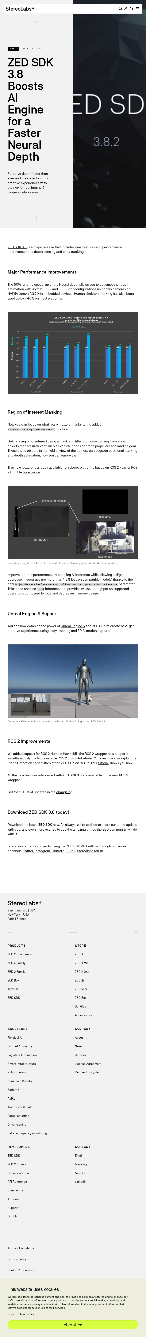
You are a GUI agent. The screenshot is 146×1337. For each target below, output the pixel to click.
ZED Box (13, 980)
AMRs (11, 1098)
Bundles (80, 1006)
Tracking (81, 1164)
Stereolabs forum (90, 851)
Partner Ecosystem (88, 1072)
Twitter (28, 851)
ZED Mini (81, 989)
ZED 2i (79, 980)
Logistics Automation (22, 1055)
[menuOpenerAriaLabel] (138, 9)
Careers (80, 1055)
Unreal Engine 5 (73, 626)
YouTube (80, 1173)
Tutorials (13, 1199)
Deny (11, 1314)
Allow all (70, 1325)
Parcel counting (18, 1116)
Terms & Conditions (21, 1248)
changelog (64, 792)
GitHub (12, 1216)
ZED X (79, 954)
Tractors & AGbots (20, 1107)
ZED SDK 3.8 (17, 247)
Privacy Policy (17, 1259)
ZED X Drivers (17, 1164)
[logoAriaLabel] (20, 9)
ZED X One (82, 972)
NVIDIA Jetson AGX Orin (25, 294)
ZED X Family (16, 963)
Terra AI (13, 989)
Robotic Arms (17, 1072)
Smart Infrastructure (22, 1064)
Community (15, 1190)
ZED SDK (14, 998)
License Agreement (88, 1064)
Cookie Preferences (21, 1270)
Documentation (18, 1173)
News (78, 1046)
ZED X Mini (82, 963)
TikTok (70, 851)
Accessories (83, 1015)
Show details (26, 1314)
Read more (31, 472)
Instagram (42, 851)
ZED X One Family (20, 954)
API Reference (17, 1181)
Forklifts (13, 1090)
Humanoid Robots (20, 1081)
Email (79, 1155)
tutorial (103, 763)
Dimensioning (17, 1124)
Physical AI (15, 1037)
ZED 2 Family (16, 972)
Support (13, 1208)
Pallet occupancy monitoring (27, 1133)
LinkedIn (58, 851)
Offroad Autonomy (20, 1046)
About (79, 1037)
